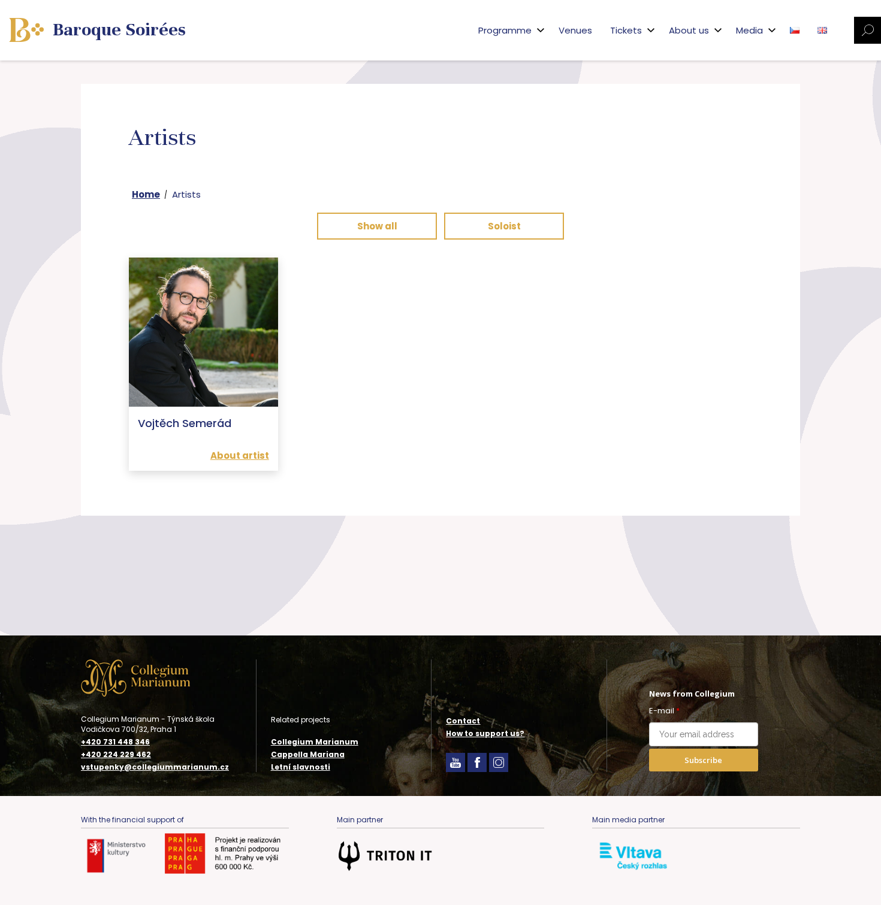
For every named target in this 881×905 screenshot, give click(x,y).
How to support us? (485, 733)
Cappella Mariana (308, 754)
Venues (575, 30)
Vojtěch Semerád (184, 423)
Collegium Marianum (314, 742)
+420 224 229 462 (116, 754)
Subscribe (703, 760)
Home (146, 194)
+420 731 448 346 (115, 742)
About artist (239, 455)
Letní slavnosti (300, 767)
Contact (463, 721)
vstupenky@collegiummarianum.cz (155, 767)
